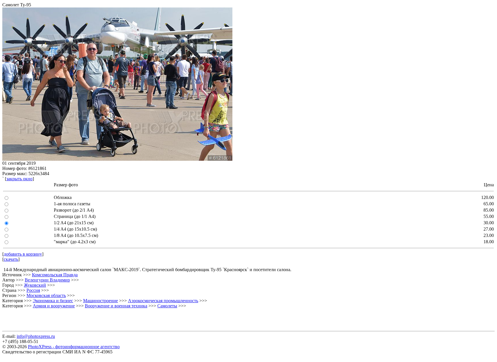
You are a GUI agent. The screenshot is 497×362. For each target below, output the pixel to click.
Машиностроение (100, 300)
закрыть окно (19, 178)
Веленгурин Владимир (47, 279)
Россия (33, 290)
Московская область (46, 295)
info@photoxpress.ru (36, 336)
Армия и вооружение (54, 305)
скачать (11, 259)
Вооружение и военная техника (116, 305)
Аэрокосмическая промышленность (163, 300)
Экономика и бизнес (53, 300)
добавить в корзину (23, 254)
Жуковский (35, 285)
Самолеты (167, 305)
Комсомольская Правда (55, 274)
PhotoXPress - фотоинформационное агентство (74, 346)
